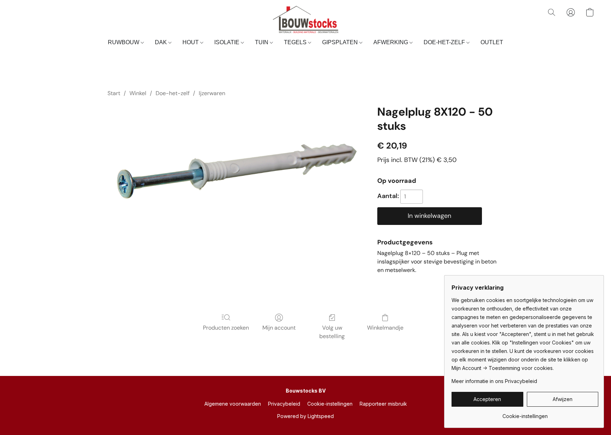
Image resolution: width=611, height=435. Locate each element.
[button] (305, 19)
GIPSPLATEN (340, 42)
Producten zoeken (226, 327)
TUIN (262, 42)
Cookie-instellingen (330, 404)
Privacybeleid (284, 404)
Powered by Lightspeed (305, 416)
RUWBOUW (124, 42)
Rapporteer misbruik (383, 404)
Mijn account (279, 327)
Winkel (137, 93)
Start (113, 93)
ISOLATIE (227, 42)
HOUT (191, 42)
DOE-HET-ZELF (445, 42)
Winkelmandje (385, 327)
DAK (161, 42)
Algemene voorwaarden (232, 404)
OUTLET (492, 42)
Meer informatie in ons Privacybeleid (494, 381)
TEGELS (296, 42)
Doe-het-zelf (173, 93)
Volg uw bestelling (332, 332)
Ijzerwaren (212, 93)
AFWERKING (391, 42)
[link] (525, 413)
